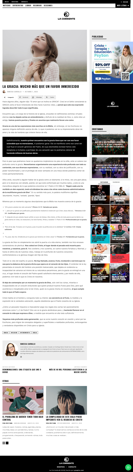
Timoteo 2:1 (61, 237)
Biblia (35, 332)
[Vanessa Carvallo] (4, 91)
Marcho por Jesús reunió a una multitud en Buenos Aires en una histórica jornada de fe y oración (110, 167)
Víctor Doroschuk (63, 423)
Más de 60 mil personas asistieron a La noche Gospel (68, 370)
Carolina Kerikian (20, 423)
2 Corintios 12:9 (69, 227)
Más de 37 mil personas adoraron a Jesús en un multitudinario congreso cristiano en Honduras (110, 144)
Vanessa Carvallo (14, 91)
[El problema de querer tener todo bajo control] (23, 400)
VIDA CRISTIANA (7, 423)
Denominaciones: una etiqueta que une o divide (21, 370)
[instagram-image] (100, 194)
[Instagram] (21, 356)
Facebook (116, 182)
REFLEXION (14, 332)
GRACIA (6, 332)
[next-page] (7, 443)
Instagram (104, 182)
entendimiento (25, 332)
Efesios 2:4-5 (37, 207)
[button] (124, 2)
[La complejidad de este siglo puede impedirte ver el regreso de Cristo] (66, 400)
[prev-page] (3, 443)
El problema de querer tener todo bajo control (22, 418)
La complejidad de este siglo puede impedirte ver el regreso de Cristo (64, 418)
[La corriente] (66, 15)
